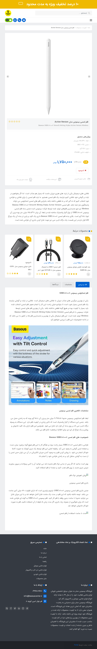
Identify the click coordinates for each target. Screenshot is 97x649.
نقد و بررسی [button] (82, 284)
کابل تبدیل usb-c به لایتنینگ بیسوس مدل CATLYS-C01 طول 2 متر (19, 268)
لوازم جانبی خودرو (40, 574)
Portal (76, 645)
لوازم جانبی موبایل (40, 565)
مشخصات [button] (68, 284)
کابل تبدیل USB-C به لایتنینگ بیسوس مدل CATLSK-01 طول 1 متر (78, 268)
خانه (45, 548)
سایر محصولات (41, 578)
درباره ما (44, 552)
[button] (24, 20)
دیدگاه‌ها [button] (55, 284)
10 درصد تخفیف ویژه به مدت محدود (51, 4)
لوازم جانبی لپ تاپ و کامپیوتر (36, 570)
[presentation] (89, 76)
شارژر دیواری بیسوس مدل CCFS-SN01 (50, 268)
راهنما (45, 561)
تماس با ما (43, 557)
